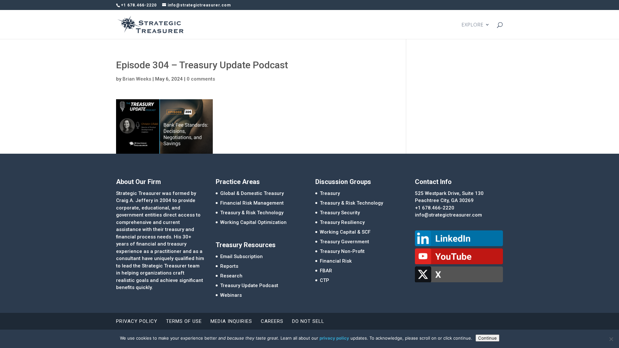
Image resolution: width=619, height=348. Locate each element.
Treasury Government (344, 242)
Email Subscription (241, 256)
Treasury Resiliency (342, 222)
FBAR (326, 271)
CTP (324, 280)
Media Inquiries (231, 321)
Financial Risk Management (252, 203)
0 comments (201, 79)
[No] (611, 339)
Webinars (231, 295)
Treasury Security (340, 213)
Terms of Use (184, 321)
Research (231, 276)
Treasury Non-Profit (342, 251)
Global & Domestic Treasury (252, 193)
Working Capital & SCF (345, 232)
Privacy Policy (136, 321)
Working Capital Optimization (253, 222)
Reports (229, 266)
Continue (487, 338)
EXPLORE (473, 25)
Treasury (330, 193)
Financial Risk (336, 261)
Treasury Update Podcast (249, 285)
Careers (272, 321)
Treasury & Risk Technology (251, 213)
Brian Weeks (137, 79)
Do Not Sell (308, 321)
